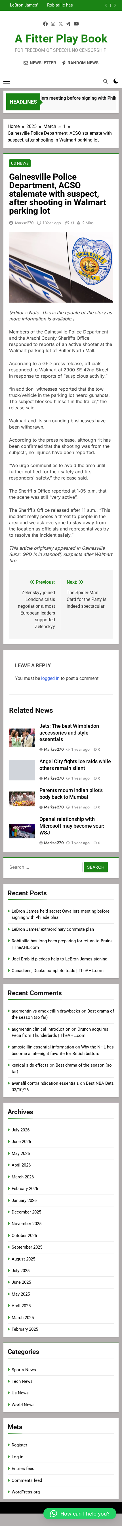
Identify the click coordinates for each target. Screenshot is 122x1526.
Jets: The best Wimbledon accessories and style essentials (69, 732)
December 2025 (26, 1212)
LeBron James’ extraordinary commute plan (53, 929)
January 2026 (24, 1200)
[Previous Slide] (106, 5)
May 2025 (21, 1294)
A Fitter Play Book (61, 38)
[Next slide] (115, 5)
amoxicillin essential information (43, 1047)
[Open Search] (105, 81)
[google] (68, 24)
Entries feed (23, 1468)
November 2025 (26, 1223)
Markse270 (24, 223)
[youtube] (76, 24)
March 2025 (23, 1317)
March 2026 (23, 1177)
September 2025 (27, 1247)
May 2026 (21, 1153)
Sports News (24, 1369)
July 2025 (21, 1270)
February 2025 (25, 1329)
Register (19, 1445)
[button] (79, 1513)
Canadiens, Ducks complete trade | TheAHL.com (58, 970)
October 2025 (24, 1235)
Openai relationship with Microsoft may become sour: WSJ (71, 826)
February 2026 (25, 1188)
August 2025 (23, 1259)
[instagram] (53, 24)
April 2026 (21, 1165)
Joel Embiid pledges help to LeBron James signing (23, 5)
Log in (17, 1456)
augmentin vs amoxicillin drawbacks (46, 1011)
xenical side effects (30, 1065)
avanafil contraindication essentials (45, 1083)
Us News (20, 163)
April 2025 (21, 1305)
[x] (61, 24)
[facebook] (45, 24)
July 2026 (21, 1130)
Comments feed (27, 1480)
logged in (50, 678)
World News (23, 1404)
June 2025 (21, 1282)
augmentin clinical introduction (41, 1029)
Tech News (22, 1381)
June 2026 (21, 1141)
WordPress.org (26, 1492)
